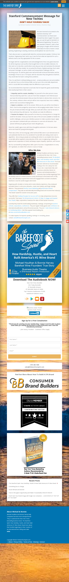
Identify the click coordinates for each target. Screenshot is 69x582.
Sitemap (36, 542)
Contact (42, 542)
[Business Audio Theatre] (34, 308)
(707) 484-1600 (34, 365)
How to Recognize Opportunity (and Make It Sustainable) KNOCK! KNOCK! (30, 493)
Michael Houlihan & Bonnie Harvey (30, 25)
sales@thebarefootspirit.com (21, 218)
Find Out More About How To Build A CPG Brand (34, 374)
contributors (54, 206)
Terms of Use (27, 542)
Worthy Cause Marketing (31, 188)
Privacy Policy (18, 542)
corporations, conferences (21, 206)
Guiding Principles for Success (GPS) (28, 196)
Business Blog (46, 25)
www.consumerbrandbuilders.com (20, 212)
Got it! (63, 1)
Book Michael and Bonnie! (16, 489)
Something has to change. (16, 486)
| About (10, 542)
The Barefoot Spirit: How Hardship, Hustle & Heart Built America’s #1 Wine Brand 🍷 (33, 483)
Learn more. (54, 1)
